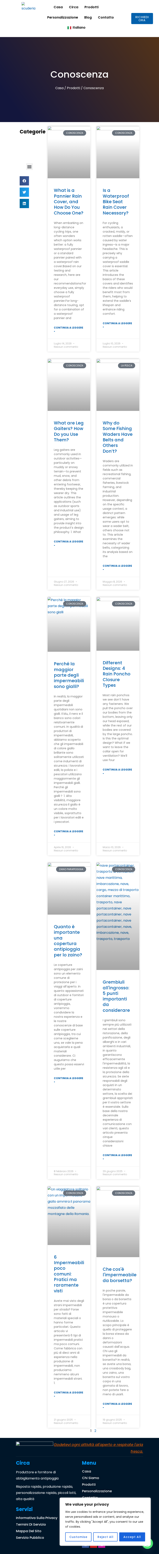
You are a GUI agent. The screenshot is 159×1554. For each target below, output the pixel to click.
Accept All (132, 1537)
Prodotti (91, 7)
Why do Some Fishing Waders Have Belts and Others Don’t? (117, 437)
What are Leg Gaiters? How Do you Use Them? (69, 431)
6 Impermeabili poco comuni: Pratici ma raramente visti (69, 1274)
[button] (29, 166)
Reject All (105, 1537)
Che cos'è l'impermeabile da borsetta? (119, 1275)
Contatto (106, 17)
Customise (78, 1537)
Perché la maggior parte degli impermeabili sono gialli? (69, 675)
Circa (73, 7)
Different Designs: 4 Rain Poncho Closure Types (116, 674)
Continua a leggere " (68, 330)
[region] (105, 1522)
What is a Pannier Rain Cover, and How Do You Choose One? (68, 201)
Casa (58, 7)
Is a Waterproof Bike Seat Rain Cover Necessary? (116, 201)
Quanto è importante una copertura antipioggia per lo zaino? (68, 941)
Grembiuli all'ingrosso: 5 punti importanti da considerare (116, 996)
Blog (88, 17)
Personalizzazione (62, 17)
